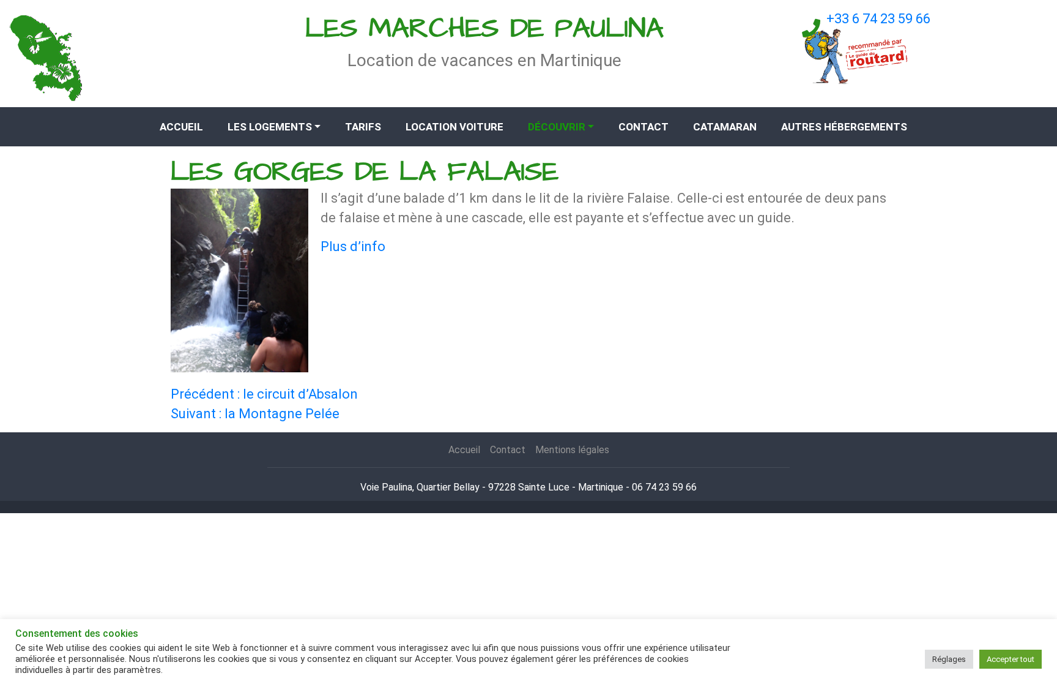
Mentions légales (572, 450)
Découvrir (556, 127)
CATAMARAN (725, 127)
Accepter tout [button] (1010, 659)
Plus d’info (353, 246)
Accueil (181, 127)
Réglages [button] (949, 659)
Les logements (270, 127)
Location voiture (454, 127)
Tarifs (363, 127)
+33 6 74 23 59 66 (878, 18)
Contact (643, 127)
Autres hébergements (844, 127)
